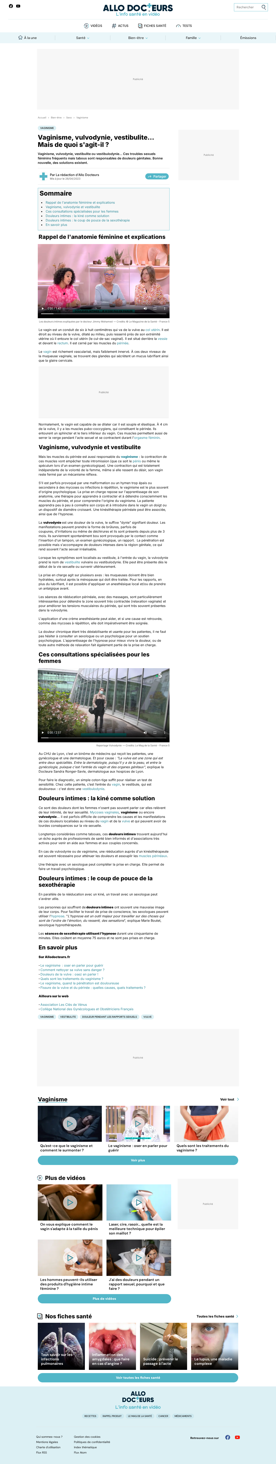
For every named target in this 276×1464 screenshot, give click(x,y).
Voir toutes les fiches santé (138, 1378)
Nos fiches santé (68, 1316)
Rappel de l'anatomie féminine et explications (80, 202)
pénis (137, 461)
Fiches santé (155, 26)
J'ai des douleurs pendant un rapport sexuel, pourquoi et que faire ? (137, 1284)
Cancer (163, 1416)
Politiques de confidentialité (92, 1442)
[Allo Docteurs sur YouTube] (18, 6)
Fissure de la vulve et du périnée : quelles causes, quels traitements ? (92, 988)
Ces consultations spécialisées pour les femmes (82, 211)
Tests (187, 26)
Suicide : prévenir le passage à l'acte (160, 1361)
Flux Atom (80, 1452)
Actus (123, 26)
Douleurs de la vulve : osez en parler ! (69, 974)
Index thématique (85, 1447)
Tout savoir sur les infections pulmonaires (56, 1359)
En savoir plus (56, 225)
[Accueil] (138, 1400)
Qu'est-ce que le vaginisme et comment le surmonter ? (66, 1148)
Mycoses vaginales (104, 812)
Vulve (147, 1016)
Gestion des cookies (87, 1437)
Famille (191, 38)
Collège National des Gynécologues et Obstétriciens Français (86, 1009)
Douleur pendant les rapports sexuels (109, 1016)
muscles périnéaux (153, 856)
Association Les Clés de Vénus (63, 1005)
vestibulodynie (93, 789)
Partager (159, 176)
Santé (80, 38)
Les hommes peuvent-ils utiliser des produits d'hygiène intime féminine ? (68, 1284)
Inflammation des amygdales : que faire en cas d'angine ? (111, 1359)
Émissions (248, 38)
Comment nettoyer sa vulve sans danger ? (72, 970)
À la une (30, 38)
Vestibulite (68, 1016)
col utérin (152, 330)
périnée (122, 343)
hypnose (57, 916)
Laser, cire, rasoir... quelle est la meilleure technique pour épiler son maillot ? (137, 1229)
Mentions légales (47, 1442)
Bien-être (136, 38)
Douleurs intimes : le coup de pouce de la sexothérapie (88, 220)
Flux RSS (41, 1452)
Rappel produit (112, 1416)
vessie (162, 339)
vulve (126, 821)
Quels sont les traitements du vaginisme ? (71, 979)
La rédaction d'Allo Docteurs (77, 175)
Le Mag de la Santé (140, 1416)
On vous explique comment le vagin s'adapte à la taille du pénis (69, 1226)
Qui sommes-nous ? (49, 1437)
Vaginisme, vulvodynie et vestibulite (73, 207)
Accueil (42, 117)
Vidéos (96, 26)
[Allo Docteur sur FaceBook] (11, 6)
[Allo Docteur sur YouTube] (237, 1437)
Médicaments (183, 1416)
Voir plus (138, 1160)
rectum (62, 343)
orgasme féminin (147, 438)
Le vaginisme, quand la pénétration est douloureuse (79, 983)
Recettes (90, 1416)
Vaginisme (82, 117)
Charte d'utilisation (48, 1447)
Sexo (69, 117)
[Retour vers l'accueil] (138, 9)
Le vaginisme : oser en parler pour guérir (71, 965)
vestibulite (72, 562)
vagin (47, 352)
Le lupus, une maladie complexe (213, 1361)
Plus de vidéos (65, 1178)
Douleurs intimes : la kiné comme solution (77, 216)
